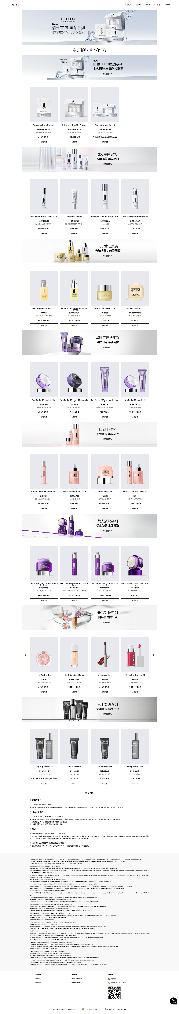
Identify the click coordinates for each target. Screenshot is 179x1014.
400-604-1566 (76, 982)
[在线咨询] (173, 1001)
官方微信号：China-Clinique (119, 983)
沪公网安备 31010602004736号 (116, 1009)
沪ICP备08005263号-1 (92, 1009)
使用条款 (38, 982)
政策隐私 (38, 978)
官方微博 (113, 979)
